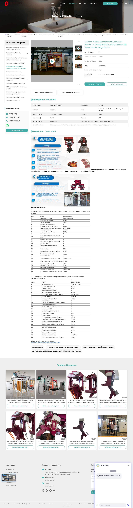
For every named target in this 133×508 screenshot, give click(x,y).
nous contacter (94, 4)
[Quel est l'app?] (7, 125)
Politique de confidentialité (10, 504)
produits (72, 4)
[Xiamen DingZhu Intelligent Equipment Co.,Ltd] (13, 3)
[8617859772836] (54, 491)
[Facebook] (47, 491)
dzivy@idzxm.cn (14, 117)
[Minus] (128, 465)
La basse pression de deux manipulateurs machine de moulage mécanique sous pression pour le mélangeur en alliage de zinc (81, 401)
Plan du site (22, 504)
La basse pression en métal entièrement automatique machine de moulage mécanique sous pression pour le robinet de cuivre (82, 442)
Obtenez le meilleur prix (95, 84)
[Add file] (97, 505)
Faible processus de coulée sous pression (98, 347)
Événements (83, 4)
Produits (17, 35)
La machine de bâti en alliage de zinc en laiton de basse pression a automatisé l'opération (51, 442)
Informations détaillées (44, 92)
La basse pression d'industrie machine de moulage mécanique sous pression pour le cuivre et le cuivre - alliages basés (113, 442)
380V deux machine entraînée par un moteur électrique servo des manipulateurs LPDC (20, 401)
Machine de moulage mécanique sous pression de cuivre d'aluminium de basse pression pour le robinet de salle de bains (112, 401)
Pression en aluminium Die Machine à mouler (62, 347)
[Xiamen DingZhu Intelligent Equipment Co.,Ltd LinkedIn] (50, 491)
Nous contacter (11, 485)
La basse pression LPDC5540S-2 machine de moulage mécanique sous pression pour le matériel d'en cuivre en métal (20, 442)
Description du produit (70, 92)
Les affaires (9, 482)
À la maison (52, 4)
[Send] (128, 505)
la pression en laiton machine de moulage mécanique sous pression (56, 351)
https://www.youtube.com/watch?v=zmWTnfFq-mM (45, 342)
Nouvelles (9, 479)
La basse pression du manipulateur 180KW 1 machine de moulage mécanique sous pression (51, 401)
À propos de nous (62, 4)
